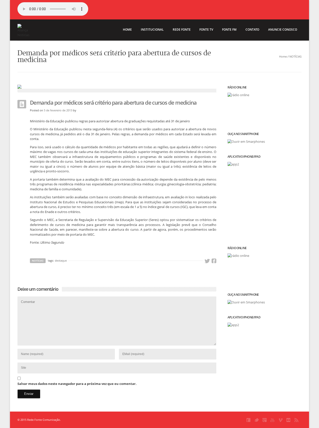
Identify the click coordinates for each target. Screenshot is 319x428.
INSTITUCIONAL (152, 29)
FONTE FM (229, 29)
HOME (127, 29)
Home (283, 56)
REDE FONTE (182, 29)
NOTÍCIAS (295, 56)
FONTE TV (206, 29)
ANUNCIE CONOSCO (282, 29)
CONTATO (252, 29)
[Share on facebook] (213, 261)
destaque (61, 260)
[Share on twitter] (207, 261)
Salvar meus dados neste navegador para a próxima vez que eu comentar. (77, 383)
